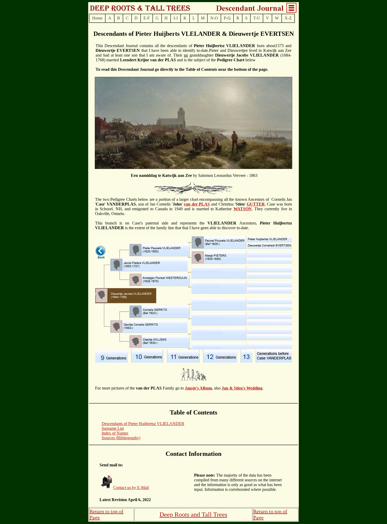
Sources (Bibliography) (121, 438)
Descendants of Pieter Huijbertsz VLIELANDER (143, 423)
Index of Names (115, 433)
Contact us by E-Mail (131, 487)
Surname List (113, 428)
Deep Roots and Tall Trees (193, 514)
